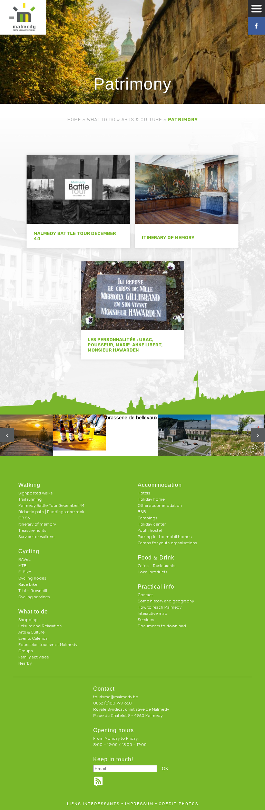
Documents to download (162, 626)
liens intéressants (93, 804)
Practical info (156, 587)
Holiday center (152, 524)
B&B (142, 511)
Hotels (144, 493)
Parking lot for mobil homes (165, 536)
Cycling (28, 551)
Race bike (27, 584)
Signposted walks (35, 493)
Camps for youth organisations (167, 542)
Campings (147, 518)
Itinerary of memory (37, 524)
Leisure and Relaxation (40, 626)
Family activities (33, 657)
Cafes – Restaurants (156, 565)
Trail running (30, 499)
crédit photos (178, 804)
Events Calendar (33, 638)
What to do (101, 119)
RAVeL (24, 559)
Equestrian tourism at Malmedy (47, 644)
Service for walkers (36, 536)
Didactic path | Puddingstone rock (51, 511)
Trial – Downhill (32, 590)
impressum (139, 804)
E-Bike (24, 572)
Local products (152, 572)
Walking (29, 485)
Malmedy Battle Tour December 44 (51, 505)
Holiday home (151, 499)
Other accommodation (160, 505)
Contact (145, 594)
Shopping (28, 619)
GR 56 (24, 518)
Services (146, 619)
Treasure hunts (32, 530)
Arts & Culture (141, 119)
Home (74, 119)
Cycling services (34, 596)
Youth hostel (150, 530)
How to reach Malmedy (159, 607)
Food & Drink (156, 558)
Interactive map (152, 613)
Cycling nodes (32, 578)
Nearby (25, 663)
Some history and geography (166, 601)
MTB (22, 565)
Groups (25, 650)
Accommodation (160, 485)
